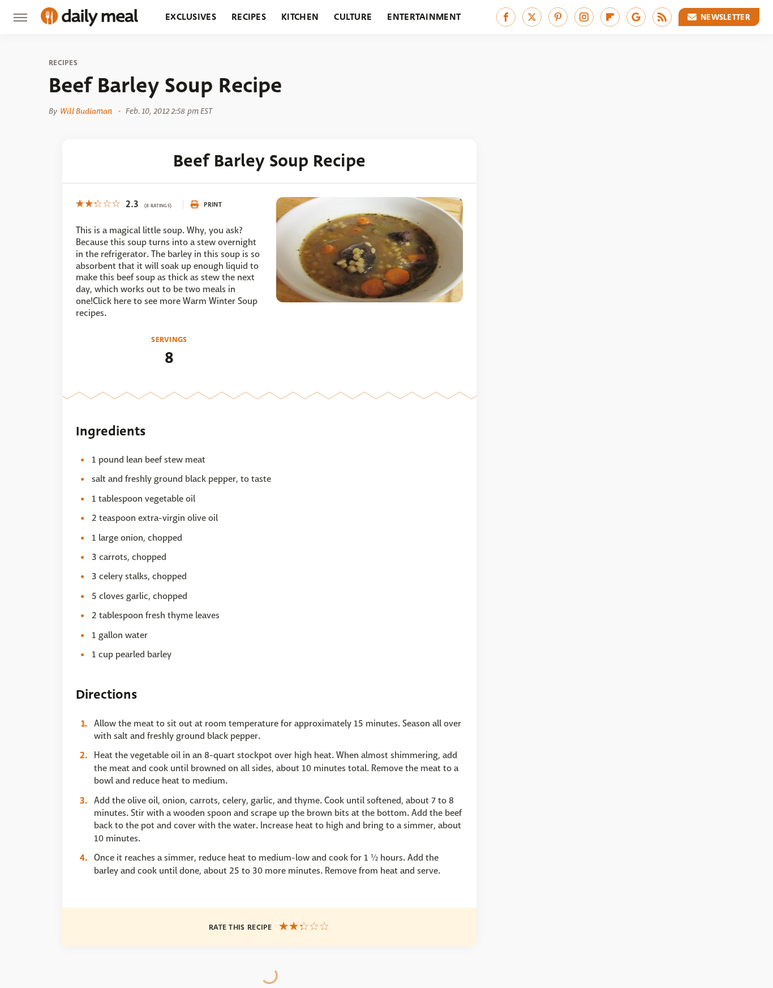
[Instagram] (584, 17)
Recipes (248, 16)
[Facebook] (506, 17)
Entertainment (424, 16)
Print (213, 204)
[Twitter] (532, 17)
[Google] (636, 17)
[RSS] (662, 17)
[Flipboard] (610, 17)
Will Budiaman (86, 111)
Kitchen (300, 16)
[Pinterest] (558, 17)
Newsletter (725, 17)
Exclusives (190, 16)
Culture (353, 16)
